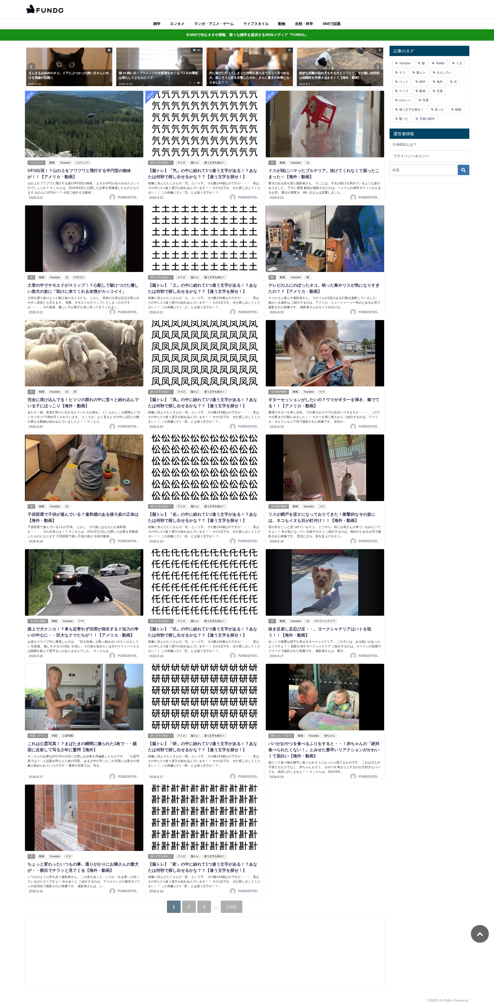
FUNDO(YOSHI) (129, 197)
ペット (403, 81)
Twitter (440, 63)
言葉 (440, 91)
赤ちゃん (329, 735)
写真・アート (38, 735)
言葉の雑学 (427, 118)
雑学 (157, 23)
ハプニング (36, 162)
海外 (440, 81)
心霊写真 (68, 735)
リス (321, 506)
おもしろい (444, 72)
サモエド (79, 277)
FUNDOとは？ (405, 144)
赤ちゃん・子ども (281, 735)
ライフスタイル (256, 23)
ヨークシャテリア (325, 621)
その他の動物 (278, 392)
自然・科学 (304, 23)
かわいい (405, 100)
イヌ (68, 856)
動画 (52, 162)
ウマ (321, 392)
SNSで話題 (332, 23)
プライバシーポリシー (411, 156)
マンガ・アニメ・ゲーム (214, 23)
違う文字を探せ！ (161, 162)
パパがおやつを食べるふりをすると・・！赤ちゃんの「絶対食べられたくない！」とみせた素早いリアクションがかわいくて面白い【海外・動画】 (324, 749)
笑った (439, 109)
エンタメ (177, 23)
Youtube (65, 162)
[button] (31, 67)
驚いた (403, 118)
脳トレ (195, 162)
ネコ (402, 72)
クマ (81, 621)
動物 (281, 23)
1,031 (231, 907)
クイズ (181, 162)
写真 (54, 735)
